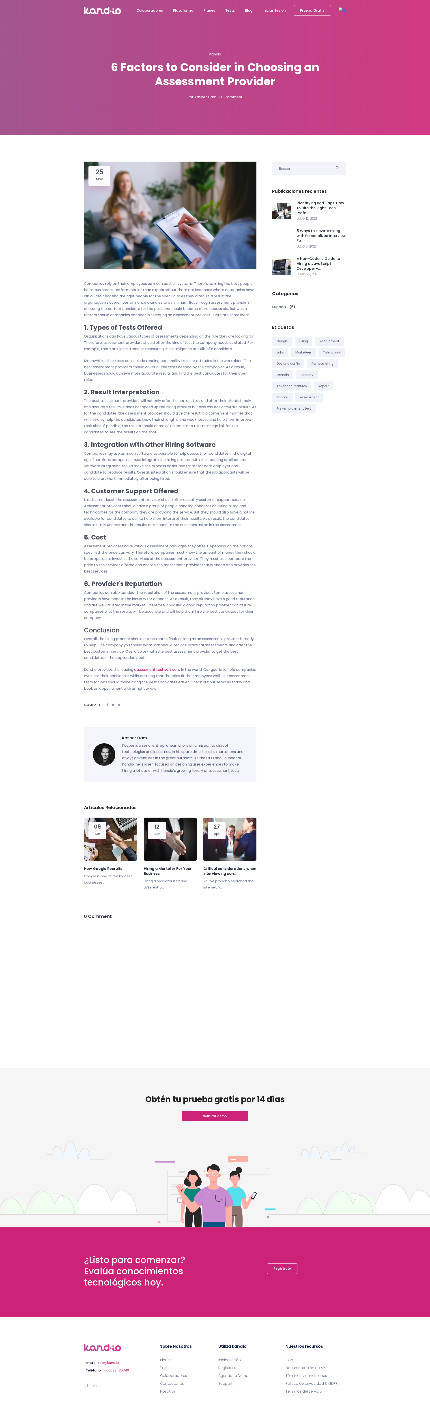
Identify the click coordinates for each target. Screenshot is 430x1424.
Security (307, 375)
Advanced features (292, 386)
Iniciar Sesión (274, 10)
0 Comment (232, 97)
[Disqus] (170, 982)
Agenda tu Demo (233, 1376)
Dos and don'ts (288, 363)
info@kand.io (108, 1362)
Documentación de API (306, 1368)
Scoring (282, 397)
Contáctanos (172, 1383)
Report (323, 386)
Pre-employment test (294, 408)
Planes (209, 10)
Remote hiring (322, 363)
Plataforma (183, 10)
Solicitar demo (215, 1116)
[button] (342, 10)
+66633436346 (116, 1370)
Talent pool (332, 352)
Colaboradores (149, 10)
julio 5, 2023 (307, 246)
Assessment (309, 397)
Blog (249, 10)
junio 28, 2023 (308, 274)
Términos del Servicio (304, 1391)
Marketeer (303, 352)
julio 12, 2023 (307, 218)
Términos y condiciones (306, 1376)
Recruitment (329, 341)
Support (225, 1383)
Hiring (303, 341)
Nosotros (168, 1391)
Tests (230, 10)
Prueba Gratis (312, 10)
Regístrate (282, 1268)
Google (282, 341)
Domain (283, 375)
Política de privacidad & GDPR (312, 1383)
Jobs (280, 352)
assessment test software (157, 669)
